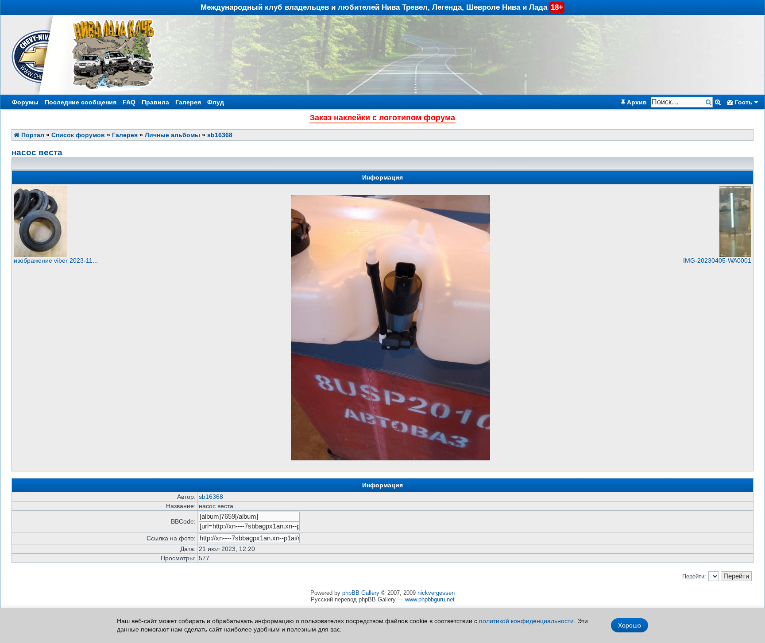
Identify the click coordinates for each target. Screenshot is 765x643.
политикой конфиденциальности (526, 620)
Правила (155, 102)
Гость (743, 102)
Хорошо (629, 625)
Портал (31, 134)
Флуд (215, 102)
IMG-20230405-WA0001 (717, 260)
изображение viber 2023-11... (56, 260)
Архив (636, 102)
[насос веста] (390, 458)
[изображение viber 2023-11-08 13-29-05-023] (40, 254)
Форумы (25, 102)
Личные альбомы (172, 134)
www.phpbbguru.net (430, 599)
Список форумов (78, 134)
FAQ (129, 102)
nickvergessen (436, 592)
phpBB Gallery (360, 592)
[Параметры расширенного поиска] (718, 102)
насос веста (37, 152)
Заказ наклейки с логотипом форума (382, 117)
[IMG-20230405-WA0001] (735, 254)
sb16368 (219, 134)
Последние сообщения (80, 102)
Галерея (188, 102)
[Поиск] (709, 102)
